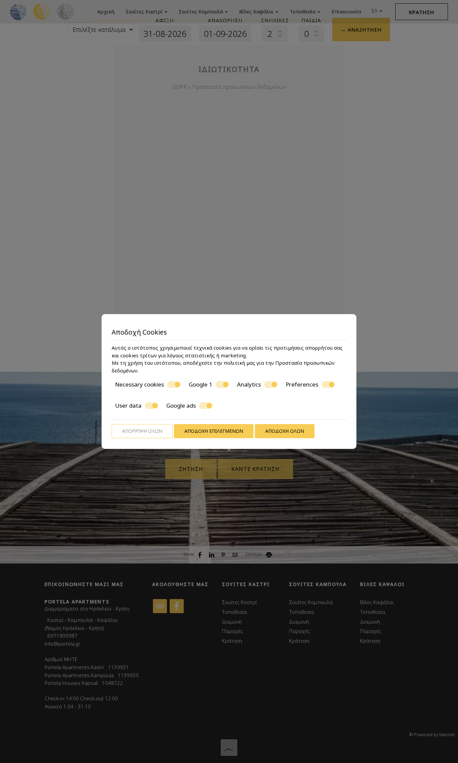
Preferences (302, 384)
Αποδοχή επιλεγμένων (213, 431)
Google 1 (200, 384)
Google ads (181, 405)
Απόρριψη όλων (142, 431)
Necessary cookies (139, 384)
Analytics (249, 384)
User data (128, 405)
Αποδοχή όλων (284, 431)
